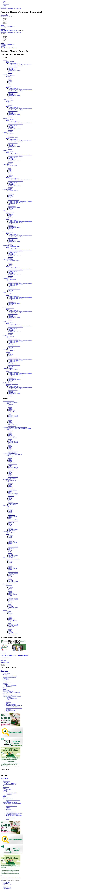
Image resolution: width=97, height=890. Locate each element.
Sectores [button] (7, 62)
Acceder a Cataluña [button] (10, 211)
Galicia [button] (4, 292)
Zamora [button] (10, 176)
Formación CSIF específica (11, 685)
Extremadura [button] (6, 278)
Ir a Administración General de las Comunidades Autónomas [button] (18, 428)
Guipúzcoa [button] (10, 354)
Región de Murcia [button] (7, 382)
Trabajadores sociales (10, 710)
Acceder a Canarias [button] (10, 133)
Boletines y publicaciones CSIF (9, 677)
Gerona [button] (10, 215)
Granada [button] (10, 81)
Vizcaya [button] (10, 355)
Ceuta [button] (4, 230)
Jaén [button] (9, 83)
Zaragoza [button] (10, 105)
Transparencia (6, 4)
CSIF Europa (6, 679)
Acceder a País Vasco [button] (10, 350)
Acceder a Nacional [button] (10, 61)
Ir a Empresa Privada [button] (10, 532)
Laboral (7, 711)
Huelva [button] (9, 82)
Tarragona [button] (10, 217)
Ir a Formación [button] (9, 585)
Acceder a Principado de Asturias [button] (13, 369)
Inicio (4, 1)
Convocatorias (6, 678)
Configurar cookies (7, 888)
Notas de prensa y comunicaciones (13, 692)
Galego (4, 22)
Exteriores (5, 683)
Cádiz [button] (9, 79)
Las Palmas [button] (10, 136)
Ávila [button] (9, 168)
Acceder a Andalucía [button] (10, 75)
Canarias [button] (5, 132)
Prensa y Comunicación (8, 691)
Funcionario (8, 702)
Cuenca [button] (10, 195)
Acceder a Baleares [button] (10, 119)
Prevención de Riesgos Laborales (7, 26)
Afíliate (4, 5)
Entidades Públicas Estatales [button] (14, 70)
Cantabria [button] (5, 150)
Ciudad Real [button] (11, 194)
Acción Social (3, 27)
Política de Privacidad (7, 884)
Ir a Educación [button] (9, 506)
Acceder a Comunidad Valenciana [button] (13, 260)
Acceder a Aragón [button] (9, 100)
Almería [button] (10, 77)
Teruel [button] (9, 103)
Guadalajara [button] (10, 196)
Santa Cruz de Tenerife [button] (13, 137)
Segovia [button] (10, 172)
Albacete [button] (10, 192)
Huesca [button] (10, 102)
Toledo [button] (9, 197)
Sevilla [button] (9, 86)
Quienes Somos (6, 2)
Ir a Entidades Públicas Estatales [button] (12, 559)
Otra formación (9, 686)
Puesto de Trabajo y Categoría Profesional (12, 696)
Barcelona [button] (10, 214)
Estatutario (8, 699)
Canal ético (5, 886)
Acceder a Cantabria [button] (10, 151)
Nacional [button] (5, 60)
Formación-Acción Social (11, 676)
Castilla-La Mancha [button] (7, 189)
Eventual (8, 700)
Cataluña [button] (5, 210)
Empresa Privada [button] (12, 69)
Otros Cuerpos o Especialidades (12, 706)
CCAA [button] (7, 403)
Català (4, 19)
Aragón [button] (4, 99)
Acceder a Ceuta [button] (9, 232)
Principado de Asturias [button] (8, 368)
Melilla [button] (4, 321)
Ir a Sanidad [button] (8, 611)
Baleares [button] (5, 118)
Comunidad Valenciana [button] (8, 259)
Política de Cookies (7, 887)
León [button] (9, 170)
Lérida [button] (9, 216)
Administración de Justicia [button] (13, 63)
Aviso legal (5, 883)
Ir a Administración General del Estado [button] (14, 454)
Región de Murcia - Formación (10, 30)
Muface (4, 689)
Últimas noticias (6, 673)
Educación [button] (10, 68)
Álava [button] (9, 353)
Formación (3, 29)
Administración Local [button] (12, 67)
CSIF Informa (6, 693)
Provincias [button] (8, 76)
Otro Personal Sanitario (11, 704)
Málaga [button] (10, 84)
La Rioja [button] (5, 306)
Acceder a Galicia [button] (9, 293)
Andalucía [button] (5, 74)
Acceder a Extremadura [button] (11, 279)
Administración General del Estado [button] (15, 65)
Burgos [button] (9, 169)
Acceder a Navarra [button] (10, 336)
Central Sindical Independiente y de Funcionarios (11, 8)
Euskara (5, 20)
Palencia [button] (10, 171)
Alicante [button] (10, 263)
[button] (6, 16)
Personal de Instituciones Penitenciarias (14, 708)
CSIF (2, 880)
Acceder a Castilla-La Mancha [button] (12, 190)
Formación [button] (10, 71)
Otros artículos (6, 690)
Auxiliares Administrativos (11, 698)
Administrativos (9, 697)
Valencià (5, 23)
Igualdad (2, 25)
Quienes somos (6, 882)
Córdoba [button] (10, 80)
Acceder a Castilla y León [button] (11, 165)
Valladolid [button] (10, 175)
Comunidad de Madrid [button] (8, 245)
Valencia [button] (10, 265)
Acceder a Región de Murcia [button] (12, 384)
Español (5, 18)
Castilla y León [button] (6, 164)
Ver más (2, 664)
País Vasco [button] (5, 349)
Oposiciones (8, 681)
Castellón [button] (10, 264)
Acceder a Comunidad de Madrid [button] (13, 246)
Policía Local (8, 709)
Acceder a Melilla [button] (9, 322)
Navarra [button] (5, 335)
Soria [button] (9, 174)
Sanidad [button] (10, 73)
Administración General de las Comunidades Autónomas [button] (20, 64)
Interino (7, 703)
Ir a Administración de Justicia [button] (12, 402)
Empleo (4, 680)
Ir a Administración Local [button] (11, 480)
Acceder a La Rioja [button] (10, 308)
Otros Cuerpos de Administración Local (14, 705)
